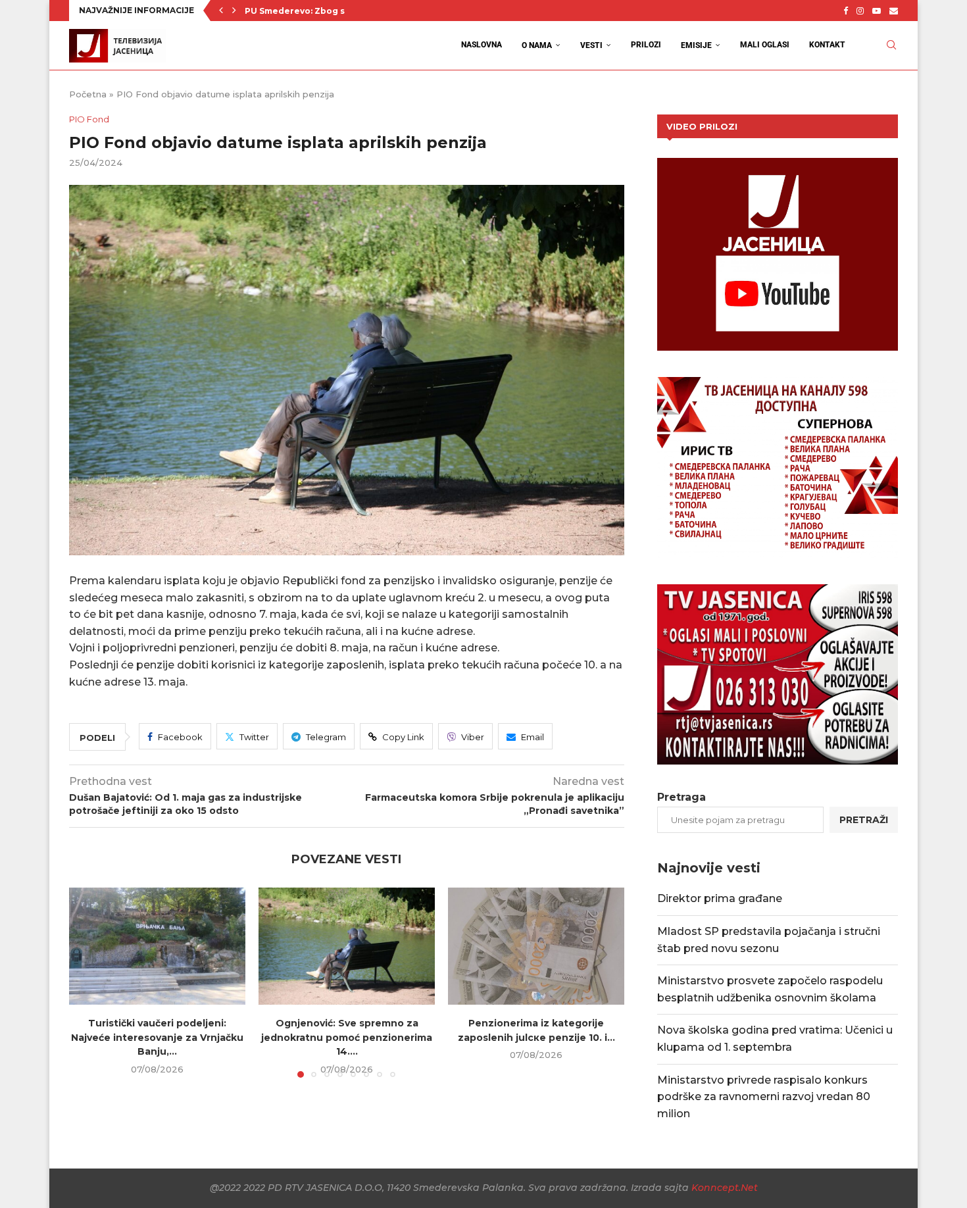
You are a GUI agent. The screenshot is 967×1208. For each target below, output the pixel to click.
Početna (88, 94)
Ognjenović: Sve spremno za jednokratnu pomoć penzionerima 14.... (346, 1037)
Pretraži (863, 820)
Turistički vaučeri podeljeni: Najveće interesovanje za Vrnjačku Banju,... (157, 1037)
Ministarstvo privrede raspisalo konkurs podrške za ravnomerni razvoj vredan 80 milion (763, 1097)
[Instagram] (860, 10)
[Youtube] (876, 10)
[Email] (893, 10)
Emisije (696, 45)
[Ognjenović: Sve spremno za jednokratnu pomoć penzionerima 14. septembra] (347, 946)
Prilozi (646, 44)
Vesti (591, 45)
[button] (221, 10)
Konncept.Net (724, 1188)
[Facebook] (845, 10)
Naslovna (481, 44)
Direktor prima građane (719, 898)
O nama (537, 45)
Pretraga (681, 797)
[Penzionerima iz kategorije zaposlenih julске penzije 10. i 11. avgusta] (536, 946)
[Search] (891, 45)
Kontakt (827, 44)
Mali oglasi (764, 44)
